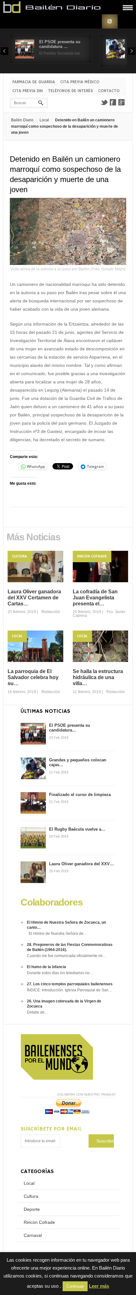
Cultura (19, 556)
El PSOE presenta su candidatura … (59, 44)
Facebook (112, 102)
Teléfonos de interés (70, 91)
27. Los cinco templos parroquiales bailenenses (70, 984)
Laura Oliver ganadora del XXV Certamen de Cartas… (34, 597)
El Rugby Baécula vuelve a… (77, 829)
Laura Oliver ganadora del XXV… (81, 863)
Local (44, 120)
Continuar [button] (75, 1286)
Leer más (99, 1286)
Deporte (32, 1209)
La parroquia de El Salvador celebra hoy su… (33, 677)
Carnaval (33, 1235)
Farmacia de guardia (33, 82)
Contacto (109, 91)
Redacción (50, 612)
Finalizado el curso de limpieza (80, 794)
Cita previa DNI (27, 91)
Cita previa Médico (79, 82)
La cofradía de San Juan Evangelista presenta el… (95, 597)
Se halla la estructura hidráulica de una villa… (98, 677)
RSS (110, 21)
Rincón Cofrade (92, 556)
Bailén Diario (22, 120)
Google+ (121, 102)
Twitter (104, 102)
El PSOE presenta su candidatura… (69, 728)
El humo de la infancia (46, 967)
